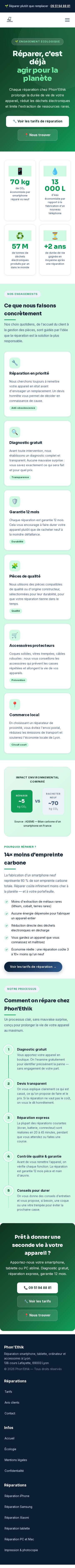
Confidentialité (14, 1470)
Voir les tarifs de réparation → (33, 967)
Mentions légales (16, 1460)
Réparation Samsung (18, 1506)
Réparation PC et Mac (19, 1539)
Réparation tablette (17, 1528)
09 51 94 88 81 (60, 6)
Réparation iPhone (17, 1496)
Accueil (9, 1438)
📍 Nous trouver (38, 135)
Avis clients (12, 1402)
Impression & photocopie (21, 1550)
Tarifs (8, 1391)
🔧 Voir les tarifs (37, 1301)
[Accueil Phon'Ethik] (10, 20)
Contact (10, 1413)
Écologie (10, 1449)
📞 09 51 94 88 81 (37, 1288)
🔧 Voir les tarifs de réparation (37, 121)
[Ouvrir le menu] (67, 20)
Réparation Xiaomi (17, 1517)
